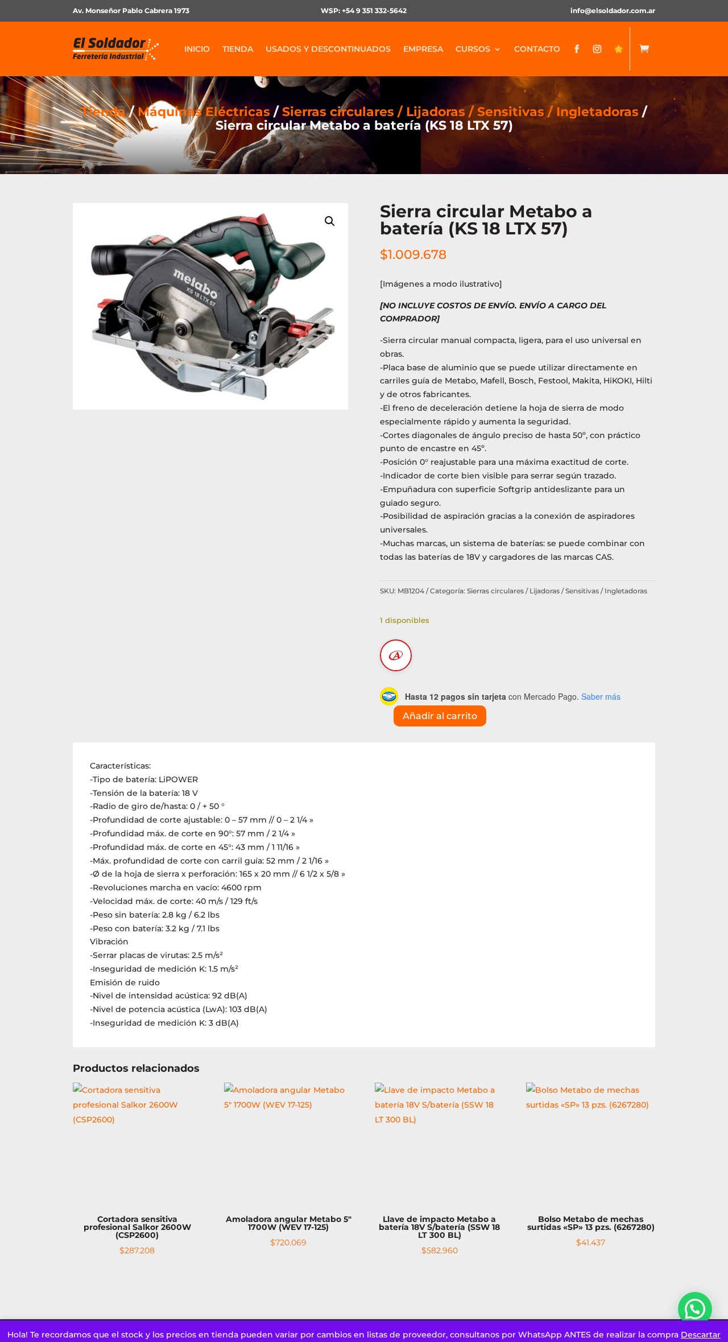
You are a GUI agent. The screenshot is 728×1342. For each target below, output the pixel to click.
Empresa (423, 49)
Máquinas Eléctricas (204, 111)
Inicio (197, 49)
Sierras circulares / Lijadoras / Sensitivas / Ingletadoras (460, 111)
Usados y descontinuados (328, 49)
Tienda (237, 49)
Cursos (473, 49)
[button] (330, 221)
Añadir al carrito (440, 716)
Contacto (537, 49)
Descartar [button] (701, 1334)
